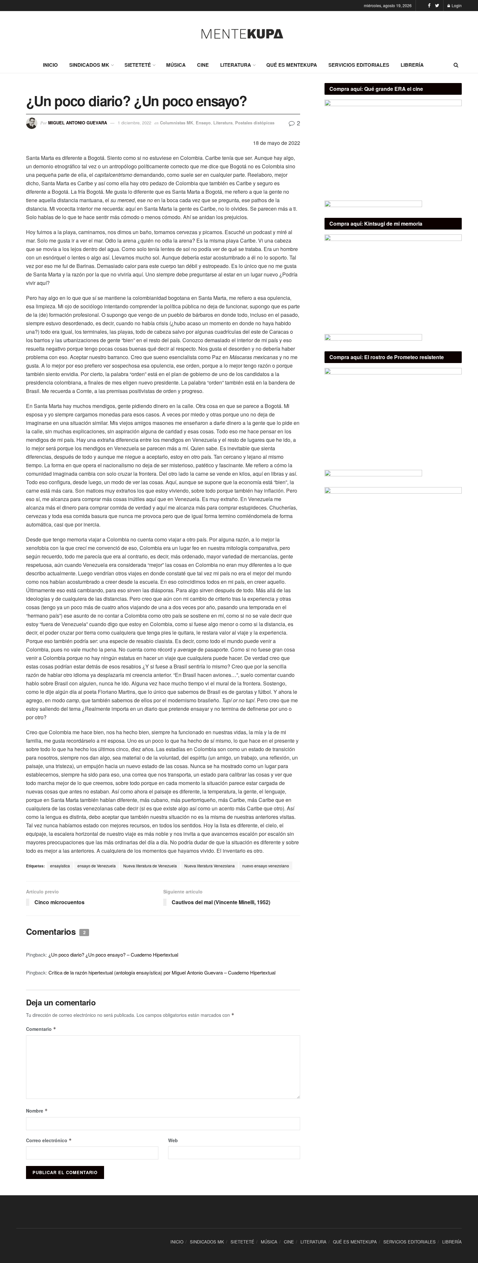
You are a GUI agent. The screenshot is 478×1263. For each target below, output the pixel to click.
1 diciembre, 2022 (134, 122)
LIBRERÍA (412, 64)
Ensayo (203, 122)
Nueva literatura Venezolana (209, 865)
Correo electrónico (49, 1140)
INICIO (50, 64)
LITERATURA (235, 64)
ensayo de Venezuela (96, 865)
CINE (203, 64)
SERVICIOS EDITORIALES (358, 64)
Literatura (222, 122)
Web (173, 1140)
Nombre (37, 1110)
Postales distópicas (254, 122)
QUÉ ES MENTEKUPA (291, 64)
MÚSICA (176, 64)
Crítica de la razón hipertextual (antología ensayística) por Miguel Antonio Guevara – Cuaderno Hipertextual (161, 972)
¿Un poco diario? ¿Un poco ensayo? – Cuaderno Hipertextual (113, 954)
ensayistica (60, 865)
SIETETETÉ (138, 64)
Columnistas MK (176, 122)
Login (456, 5)
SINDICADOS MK (89, 64)
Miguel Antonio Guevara (77, 122)
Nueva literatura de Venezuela (150, 865)
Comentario (41, 1029)
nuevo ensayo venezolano (265, 865)
